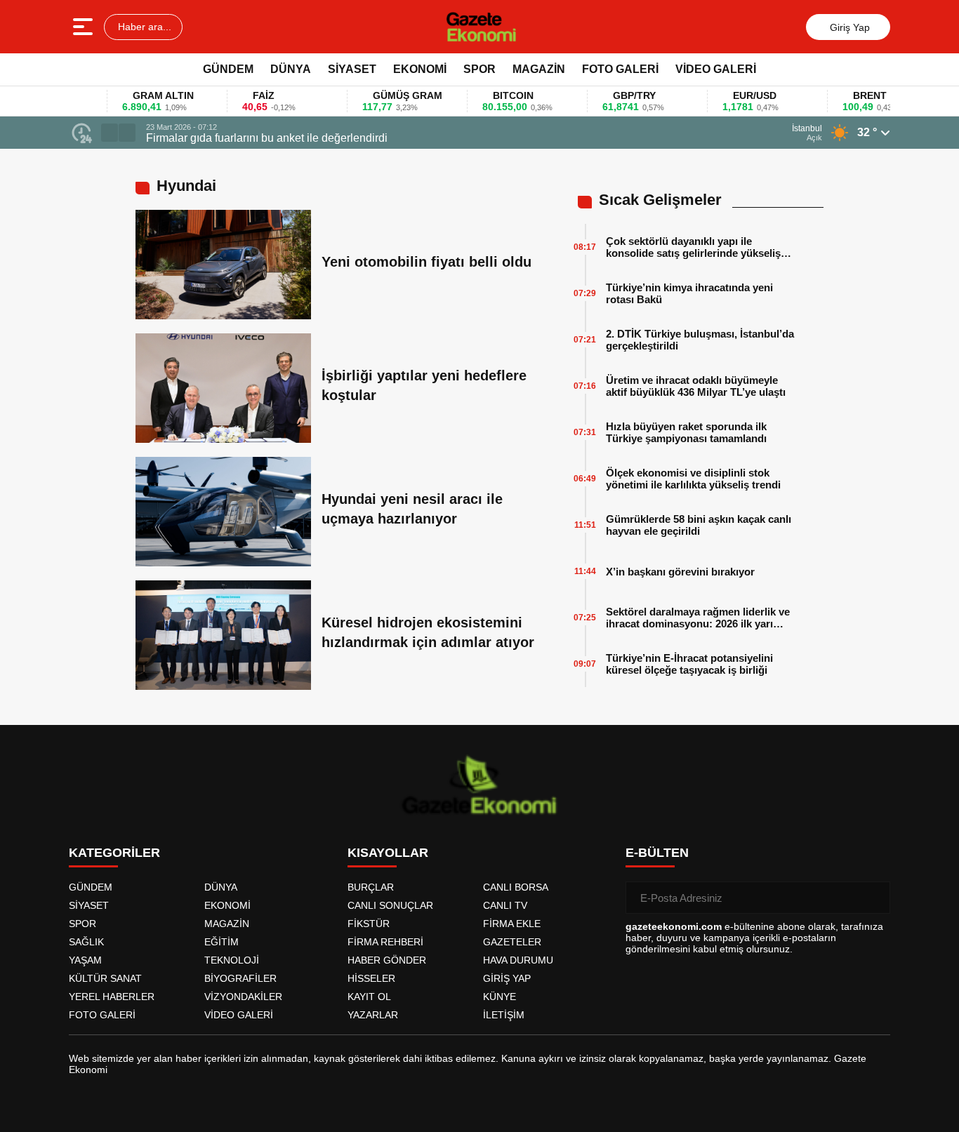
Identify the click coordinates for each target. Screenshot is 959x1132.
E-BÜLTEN (657, 853)
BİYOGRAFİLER (240, 978)
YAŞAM (85, 960)
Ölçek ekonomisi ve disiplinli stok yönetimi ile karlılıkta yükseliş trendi (693, 479)
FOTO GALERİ (620, 69)
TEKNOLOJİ (231, 960)
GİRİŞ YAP (507, 978)
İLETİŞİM (503, 1014)
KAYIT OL (369, 996)
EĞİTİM (221, 941)
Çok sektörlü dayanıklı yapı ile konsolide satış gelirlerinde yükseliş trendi (693, 247)
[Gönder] (874, 897)
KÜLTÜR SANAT (105, 978)
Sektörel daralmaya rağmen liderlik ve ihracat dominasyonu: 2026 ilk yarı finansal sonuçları (698, 618)
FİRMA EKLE (512, 923)
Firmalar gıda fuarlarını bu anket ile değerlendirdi (267, 138)
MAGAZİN (538, 69)
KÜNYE (499, 996)
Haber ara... (143, 26)
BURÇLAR (371, 887)
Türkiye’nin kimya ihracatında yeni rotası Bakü (689, 293)
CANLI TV (505, 905)
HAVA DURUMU (518, 960)
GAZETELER (512, 941)
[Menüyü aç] (84, 27)
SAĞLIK (86, 941)
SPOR (479, 69)
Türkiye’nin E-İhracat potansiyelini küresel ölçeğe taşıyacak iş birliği (689, 664)
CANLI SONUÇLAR (390, 905)
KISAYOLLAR (388, 853)
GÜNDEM (228, 69)
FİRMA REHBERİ (385, 941)
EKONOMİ (420, 69)
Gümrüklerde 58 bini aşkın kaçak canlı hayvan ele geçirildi (698, 525)
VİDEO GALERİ (715, 69)
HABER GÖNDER (387, 960)
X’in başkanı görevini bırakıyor (680, 572)
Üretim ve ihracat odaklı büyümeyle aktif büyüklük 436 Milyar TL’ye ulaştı (696, 386)
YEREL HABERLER (111, 996)
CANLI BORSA (515, 887)
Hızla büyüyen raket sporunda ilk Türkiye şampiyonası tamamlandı (686, 432)
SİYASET (352, 69)
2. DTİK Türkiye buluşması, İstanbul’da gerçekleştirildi (700, 340)
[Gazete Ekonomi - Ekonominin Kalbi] (481, 27)
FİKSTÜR (369, 923)
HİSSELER (371, 978)
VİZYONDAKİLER (243, 996)
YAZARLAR (373, 1014)
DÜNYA (290, 69)
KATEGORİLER (114, 853)
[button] (109, 133)
